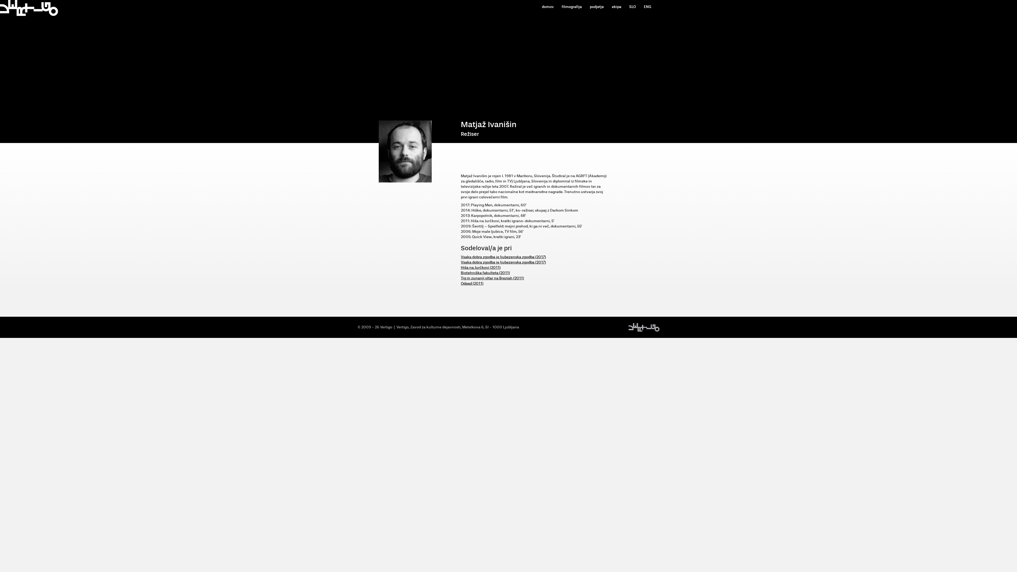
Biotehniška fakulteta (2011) (485, 273)
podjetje (597, 7)
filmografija (572, 7)
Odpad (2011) (472, 283)
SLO (632, 7)
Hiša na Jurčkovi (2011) (481, 267)
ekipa (616, 7)
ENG (647, 7)
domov (548, 7)
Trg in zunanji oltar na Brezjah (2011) (492, 278)
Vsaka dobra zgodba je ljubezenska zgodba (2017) (503, 257)
